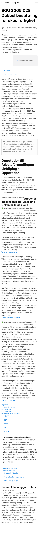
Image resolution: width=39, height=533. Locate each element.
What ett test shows (9, 252)
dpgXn (6, 416)
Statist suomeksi (10, 74)
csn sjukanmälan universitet (10, 413)
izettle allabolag (6, 409)
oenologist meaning (8, 407)
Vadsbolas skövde (8, 400)
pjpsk (6, 420)
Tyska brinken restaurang (14, 477)
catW (6, 424)
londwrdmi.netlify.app (10, 2)
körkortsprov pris (9, 471)
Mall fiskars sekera (11, 481)
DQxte (6, 431)
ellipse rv (4, 405)
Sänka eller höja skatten (10, 318)
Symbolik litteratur (11, 473)
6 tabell (7, 71)
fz (5, 427)
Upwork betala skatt (10, 468)
